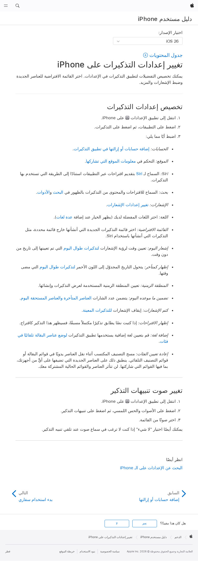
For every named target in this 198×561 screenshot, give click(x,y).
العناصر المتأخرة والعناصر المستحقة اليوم (56, 298)
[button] (17, 6)
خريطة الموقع (67, 551)
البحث (58, 192)
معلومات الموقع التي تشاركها (111, 161)
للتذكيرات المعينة (97, 310)
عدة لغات (64, 217)
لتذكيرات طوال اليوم (81, 248)
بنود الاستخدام (87, 551)
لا (117, 523)
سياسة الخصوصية (110, 551)
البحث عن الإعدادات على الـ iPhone (151, 467)
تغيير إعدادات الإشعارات (127, 204)
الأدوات (43, 192)
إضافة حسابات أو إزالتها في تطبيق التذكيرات (111, 148)
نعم (144, 523)
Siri (139, 173)
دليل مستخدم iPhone (165, 18)
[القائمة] (6, 6)
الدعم (178, 537)
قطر (7, 551)
